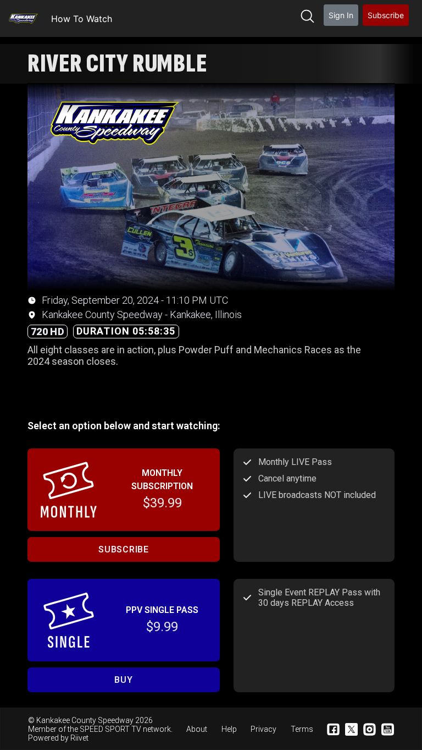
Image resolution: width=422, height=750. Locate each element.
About (196, 729)
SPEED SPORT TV (110, 729)
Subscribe (386, 15)
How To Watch (81, 18)
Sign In (341, 15)
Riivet (79, 737)
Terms (302, 729)
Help (229, 729)
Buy (123, 680)
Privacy (263, 729)
